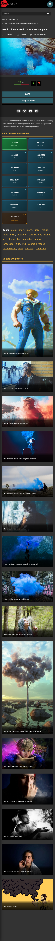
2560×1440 (41, 167)
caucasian (27, 239)
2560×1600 (14, 180)
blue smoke (14, 239)
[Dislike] (39, 83)
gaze (37, 230)
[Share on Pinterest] (30, 111)
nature (45, 230)
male (5, 234)
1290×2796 (14, 143)
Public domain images (33, 244)
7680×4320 (14, 216)
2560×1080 (41, 180)
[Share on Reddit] (36, 111)
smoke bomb (9, 248)
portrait (32, 234)
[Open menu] (50, 4)
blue (18, 244)
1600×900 (14, 155)
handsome (41, 248)
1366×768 (40, 143)
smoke (38, 239)
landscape (8, 244)
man (20, 248)
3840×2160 (41, 192)
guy (40, 234)
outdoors (22, 234)
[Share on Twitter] (24, 111)
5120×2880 (41, 205)
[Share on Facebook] (18, 111)
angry (21, 230)
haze (12, 234)
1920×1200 (14, 167)
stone (29, 230)
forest (13, 230)
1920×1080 (41, 155)
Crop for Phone (28, 100)
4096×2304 (14, 205)
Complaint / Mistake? (40, 34)
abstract (29, 248)
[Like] (33, 83)
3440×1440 (14, 192)
